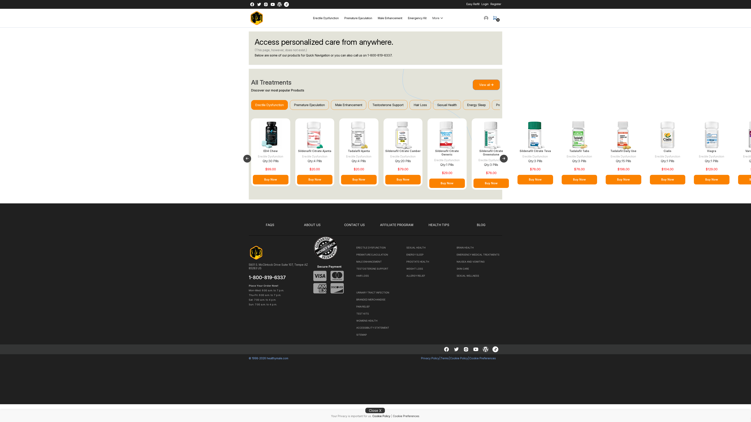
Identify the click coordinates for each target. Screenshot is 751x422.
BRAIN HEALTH (465, 247)
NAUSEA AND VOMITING (471, 261)
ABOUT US (312, 225)
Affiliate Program (396, 225)
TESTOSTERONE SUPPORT (372, 268)
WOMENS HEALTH (366, 320)
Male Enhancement (390, 18)
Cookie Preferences (406, 416)
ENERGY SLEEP (415, 254)
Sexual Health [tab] (447, 105)
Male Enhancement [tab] (348, 105)
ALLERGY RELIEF (415, 275)
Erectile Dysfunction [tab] (269, 105)
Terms (445, 358)
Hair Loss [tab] (420, 105)
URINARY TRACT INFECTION (372, 292)
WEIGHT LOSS (414, 268)
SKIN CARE (463, 268)
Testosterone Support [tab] (387, 105)
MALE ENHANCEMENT (369, 261)
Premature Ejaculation (358, 18)
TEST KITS (362, 313)
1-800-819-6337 (379, 55)
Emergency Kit (417, 18)
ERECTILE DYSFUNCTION (371, 247)
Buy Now (270, 179)
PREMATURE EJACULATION (372, 254)
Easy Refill (473, 4)
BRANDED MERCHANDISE (370, 299)
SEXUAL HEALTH (416, 247)
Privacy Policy (430, 358)
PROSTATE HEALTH (417, 261)
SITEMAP (361, 334)
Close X (375, 411)
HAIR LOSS (362, 275)
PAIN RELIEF (363, 306)
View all (485, 85)
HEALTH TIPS (439, 225)
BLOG (481, 225)
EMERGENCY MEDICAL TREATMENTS (478, 254)
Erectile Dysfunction (326, 18)
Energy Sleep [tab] (476, 105)
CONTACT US (354, 225)
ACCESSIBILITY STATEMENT (372, 327)
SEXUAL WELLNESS (468, 275)
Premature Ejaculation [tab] (309, 105)
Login (485, 4)
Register (495, 4)
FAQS (270, 225)
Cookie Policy (381, 416)
